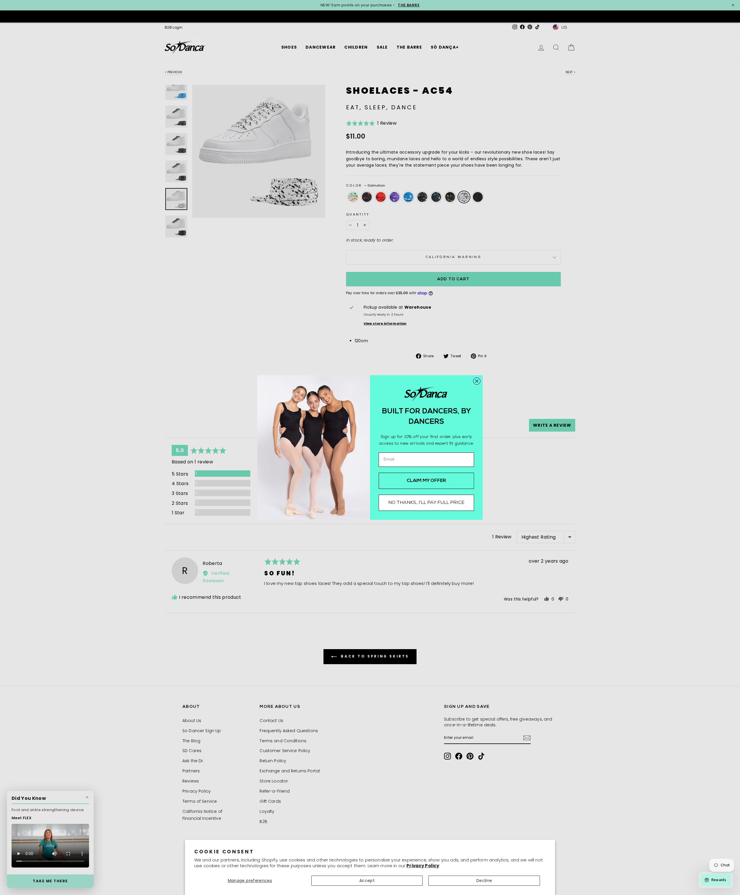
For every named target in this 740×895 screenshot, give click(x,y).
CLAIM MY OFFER (426, 480)
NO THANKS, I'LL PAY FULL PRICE (426, 502)
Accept (367, 880)
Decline (484, 880)
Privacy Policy (422, 866)
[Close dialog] (476, 381)
